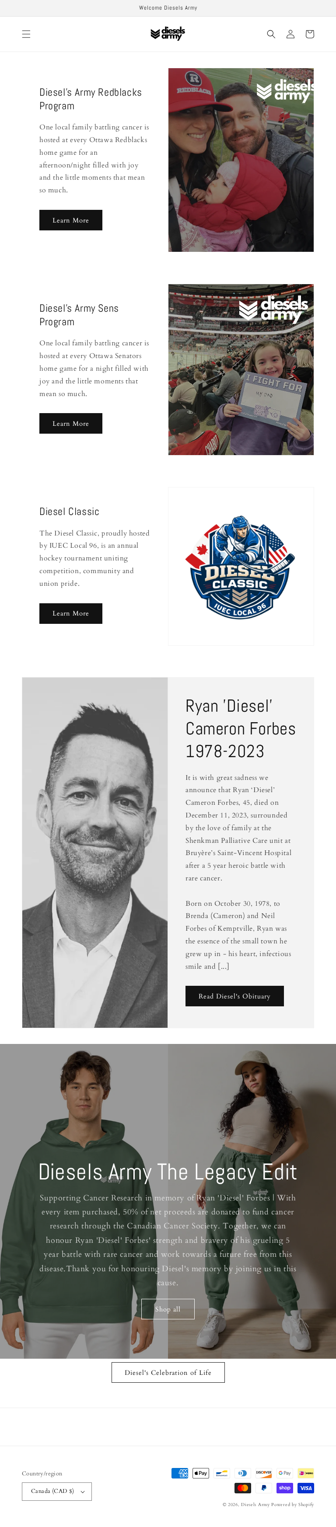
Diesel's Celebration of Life (168, 1372)
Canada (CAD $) (52, 1491)
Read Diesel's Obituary (235, 996)
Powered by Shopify (292, 1505)
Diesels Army (255, 1505)
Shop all (168, 1309)
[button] (26, 34)
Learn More (70, 220)
